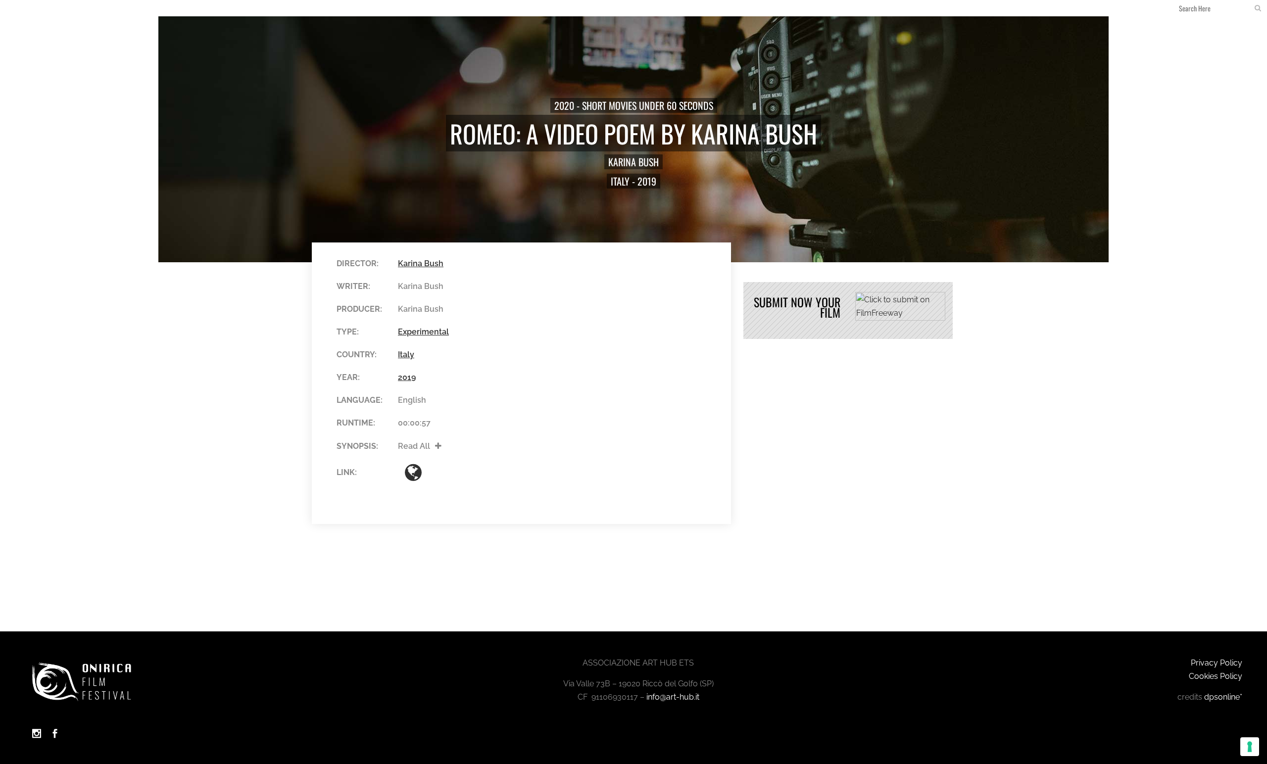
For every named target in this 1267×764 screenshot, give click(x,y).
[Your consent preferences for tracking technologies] (1249, 746)
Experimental (423, 331)
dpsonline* (1223, 697)
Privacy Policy (1216, 663)
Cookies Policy (1215, 676)
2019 (646, 181)
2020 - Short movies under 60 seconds (633, 105)
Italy (620, 181)
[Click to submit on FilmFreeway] (900, 318)
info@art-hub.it (672, 697)
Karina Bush (633, 161)
